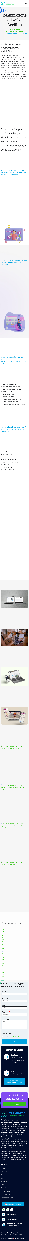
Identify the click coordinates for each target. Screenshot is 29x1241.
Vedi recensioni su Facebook (14, 952)
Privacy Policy (7, 1034)
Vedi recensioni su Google (13, 923)
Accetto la (11, 1036)
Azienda (5, 998)
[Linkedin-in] (11, 1209)
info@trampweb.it (16, 1074)
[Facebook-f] (3, 1209)
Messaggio (6, 1019)
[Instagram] (7, 1209)
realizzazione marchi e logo (12, 1145)
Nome (4, 991)
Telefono (5, 1012)
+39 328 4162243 (12, 1214)
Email (4, 1005)
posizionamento (21, 1130)
